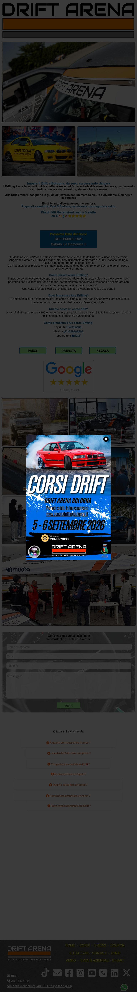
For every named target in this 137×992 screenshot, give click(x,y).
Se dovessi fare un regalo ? (70, 774)
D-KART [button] (118, 960)
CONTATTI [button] (100, 952)
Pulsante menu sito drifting (128, 24)
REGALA (103, 350)
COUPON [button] (117, 945)
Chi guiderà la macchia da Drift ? (70, 764)
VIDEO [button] (71, 960)
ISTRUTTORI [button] (79, 952)
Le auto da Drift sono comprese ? (70, 753)
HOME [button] (70, 945)
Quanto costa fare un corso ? (70, 784)
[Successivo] (131, 82)
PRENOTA (69, 350)
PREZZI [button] (100, 945)
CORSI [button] (85, 945)
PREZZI (33, 350)
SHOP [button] (115, 952)
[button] (17, 975)
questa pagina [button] (85, 316)
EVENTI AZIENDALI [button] (94, 960)
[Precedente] (6, 82)
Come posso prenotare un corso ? (70, 795)
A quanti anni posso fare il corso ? (69, 742)
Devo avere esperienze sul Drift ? (70, 805)
